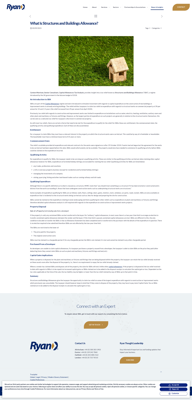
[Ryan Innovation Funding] (13, 7)
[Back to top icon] (161, 371)
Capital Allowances (52, 104)
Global (32, 377)
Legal (38, 377)
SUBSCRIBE (130, 360)
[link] (109, 7)
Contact (181, 7)
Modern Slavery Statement (58, 377)
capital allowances (115, 267)
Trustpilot (33, 374)
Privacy (44, 377)
